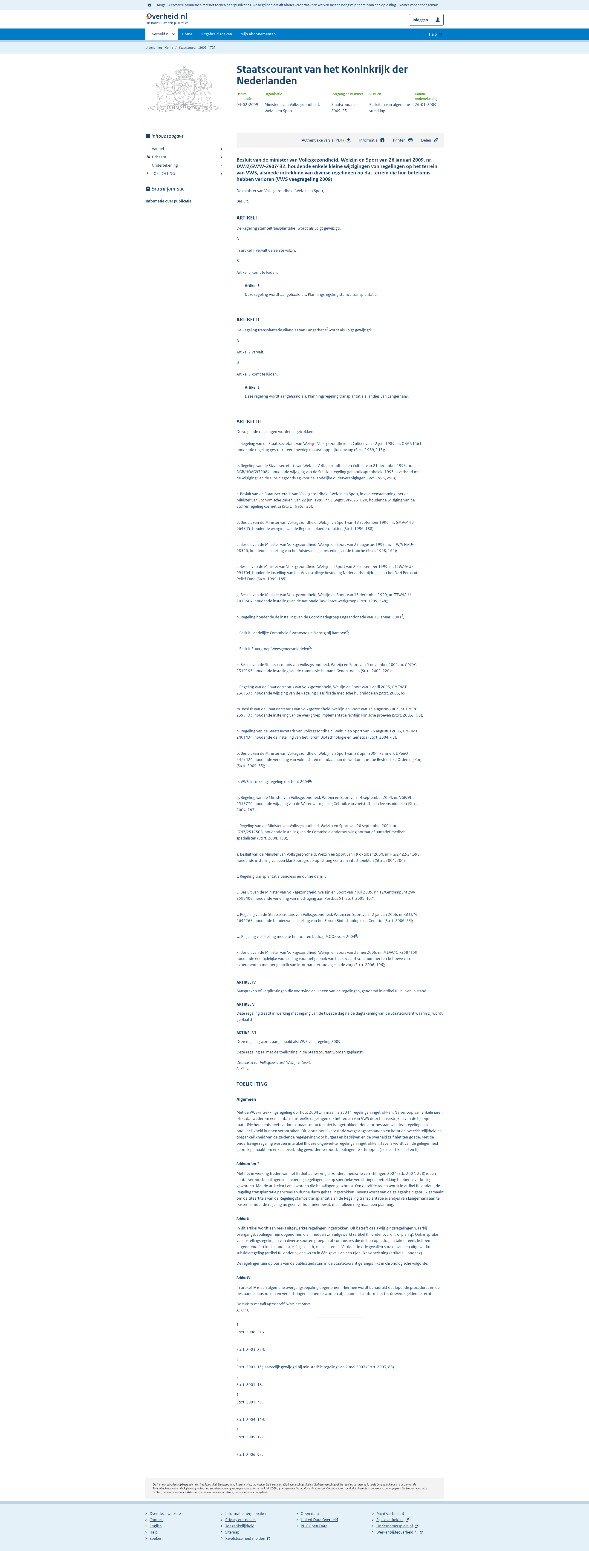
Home (187, 34)
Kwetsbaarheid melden (245, 1538)
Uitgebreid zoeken (216, 34)
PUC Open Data (314, 1525)
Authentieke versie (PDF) (324, 141)
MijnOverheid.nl (390, 1513)
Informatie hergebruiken (246, 1513)
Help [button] (433, 34)
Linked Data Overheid (319, 1519)
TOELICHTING (160, 173)
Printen (399, 140)
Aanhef (158, 148)
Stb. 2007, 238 (411, 1173)
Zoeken (156, 1538)
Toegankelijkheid (239, 1525)
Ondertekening (165, 165)
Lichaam (156, 156)
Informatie (368, 140)
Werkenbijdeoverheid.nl (397, 1532)
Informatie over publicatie (168, 201)
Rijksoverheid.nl (390, 1519)
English (156, 1525)
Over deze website (165, 1513)
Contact (156, 1519)
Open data (310, 1513)
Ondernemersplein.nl (394, 1525)
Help (154, 1532)
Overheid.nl (159, 35)
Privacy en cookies (240, 1519)
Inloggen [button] (420, 19)
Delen (426, 140)
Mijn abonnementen (258, 34)
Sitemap (232, 1532)
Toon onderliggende (148, 156)
